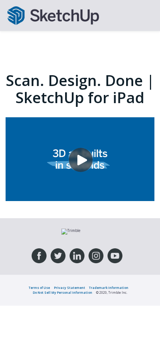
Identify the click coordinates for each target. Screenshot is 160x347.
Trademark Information (108, 288)
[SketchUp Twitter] (58, 255)
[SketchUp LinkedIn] (77, 255)
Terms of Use (39, 288)
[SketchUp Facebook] (39, 255)
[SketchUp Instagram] (96, 255)
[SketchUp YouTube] (115, 255)
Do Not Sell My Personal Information (62, 292)
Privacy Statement (69, 288)
